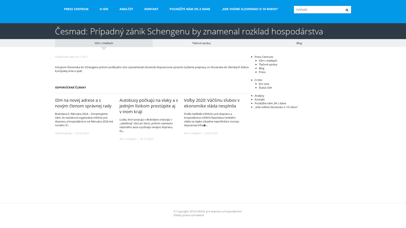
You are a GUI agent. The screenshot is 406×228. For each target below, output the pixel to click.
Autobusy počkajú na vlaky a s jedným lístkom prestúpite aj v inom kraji (148, 105)
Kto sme (264, 84)
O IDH (104, 9)
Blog (299, 43)
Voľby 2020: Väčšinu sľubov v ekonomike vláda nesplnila (212, 103)
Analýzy (126, 9)
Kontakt (151, 9)
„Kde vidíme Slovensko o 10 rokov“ (249, 9)
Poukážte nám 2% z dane (190, 9)
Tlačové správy (201, 43)
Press (262, 72)
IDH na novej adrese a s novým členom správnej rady (83, 103)
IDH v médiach (104, 43)
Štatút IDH (265, 88)
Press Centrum (76, 9)
